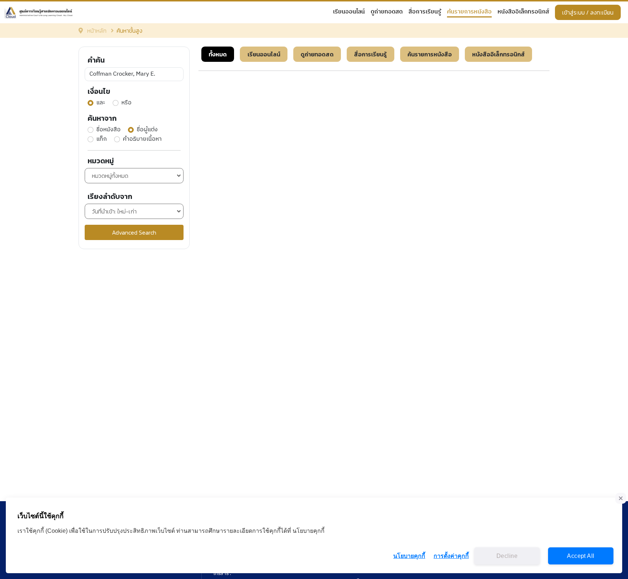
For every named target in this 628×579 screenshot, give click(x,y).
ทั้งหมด (218, 54)
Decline (507, 556)
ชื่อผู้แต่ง (147, 129)
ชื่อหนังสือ (108, 129)
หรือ (126, 103)
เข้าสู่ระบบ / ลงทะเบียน (587, 12)
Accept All (580, 556)
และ (100, 103)
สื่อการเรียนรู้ (424, 12)
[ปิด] (620, 498)
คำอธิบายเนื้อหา (142, 139)
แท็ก (101, 139)
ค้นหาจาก (102, 118)
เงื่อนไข (99, 91)
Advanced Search (134, 232)
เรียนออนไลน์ (349, 12)
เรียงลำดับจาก (110, 196)
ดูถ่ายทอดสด (387, 12)
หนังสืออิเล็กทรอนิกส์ (523, 12)
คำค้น (96, 60)
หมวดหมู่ (101, 160)
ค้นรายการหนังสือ (469, 12)
